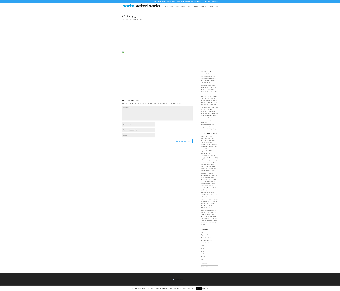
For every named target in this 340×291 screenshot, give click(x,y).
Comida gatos (180, 1)
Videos (163, 1)
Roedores (203, 6)
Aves (172, 6)
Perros (189, 6)
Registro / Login (171, 1)
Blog (155, 1)
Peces (183, 6)
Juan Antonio (204, 153)
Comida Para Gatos (206, 237)
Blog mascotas (205, 235)
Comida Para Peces (206, 240)
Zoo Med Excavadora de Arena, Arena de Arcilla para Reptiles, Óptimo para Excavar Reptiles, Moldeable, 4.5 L (209, 89)
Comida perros (189, 1)
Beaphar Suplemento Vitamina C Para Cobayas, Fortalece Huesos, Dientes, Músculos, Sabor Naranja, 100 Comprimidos (208, 78)
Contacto (211, 6)
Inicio (166, 6)
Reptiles (195, 6)
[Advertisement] (157, 38)
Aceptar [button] (199, 288)
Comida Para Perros (206, 243)
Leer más (205, 288)
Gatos (177, 6)
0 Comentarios (138, 19)
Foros (159, 1)
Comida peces (197, 1)
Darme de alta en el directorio (210, 1)
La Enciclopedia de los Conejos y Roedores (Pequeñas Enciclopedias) (208, 127)
